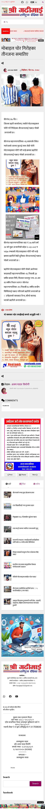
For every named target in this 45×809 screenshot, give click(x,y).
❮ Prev (10, 475)
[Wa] (27, 2)
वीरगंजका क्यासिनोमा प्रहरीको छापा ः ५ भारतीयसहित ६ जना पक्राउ (25, 589)
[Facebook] (22, 2)
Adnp (41, 40)
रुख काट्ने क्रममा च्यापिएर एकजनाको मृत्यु (29, 31)
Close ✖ (40, 802)
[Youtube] (31, 2)
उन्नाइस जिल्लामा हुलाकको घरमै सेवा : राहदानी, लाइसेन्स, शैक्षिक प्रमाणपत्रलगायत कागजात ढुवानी (27, 603)
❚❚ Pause (22, 475)
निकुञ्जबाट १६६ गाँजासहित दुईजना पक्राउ (25, 516)
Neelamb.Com (26, 804)
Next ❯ (35, 475)
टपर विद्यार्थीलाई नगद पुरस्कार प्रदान (23, 505)
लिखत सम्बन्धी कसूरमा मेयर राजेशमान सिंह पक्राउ (25, 553)
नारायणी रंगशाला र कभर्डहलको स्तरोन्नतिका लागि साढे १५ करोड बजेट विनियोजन (26, 541)
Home (13, 767)
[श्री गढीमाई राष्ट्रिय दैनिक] (22, 16)
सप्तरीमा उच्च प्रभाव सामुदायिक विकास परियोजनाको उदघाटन (24, 565)
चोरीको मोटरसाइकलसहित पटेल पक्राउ (24, 576)
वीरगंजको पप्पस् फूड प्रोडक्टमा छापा (23, 492)
